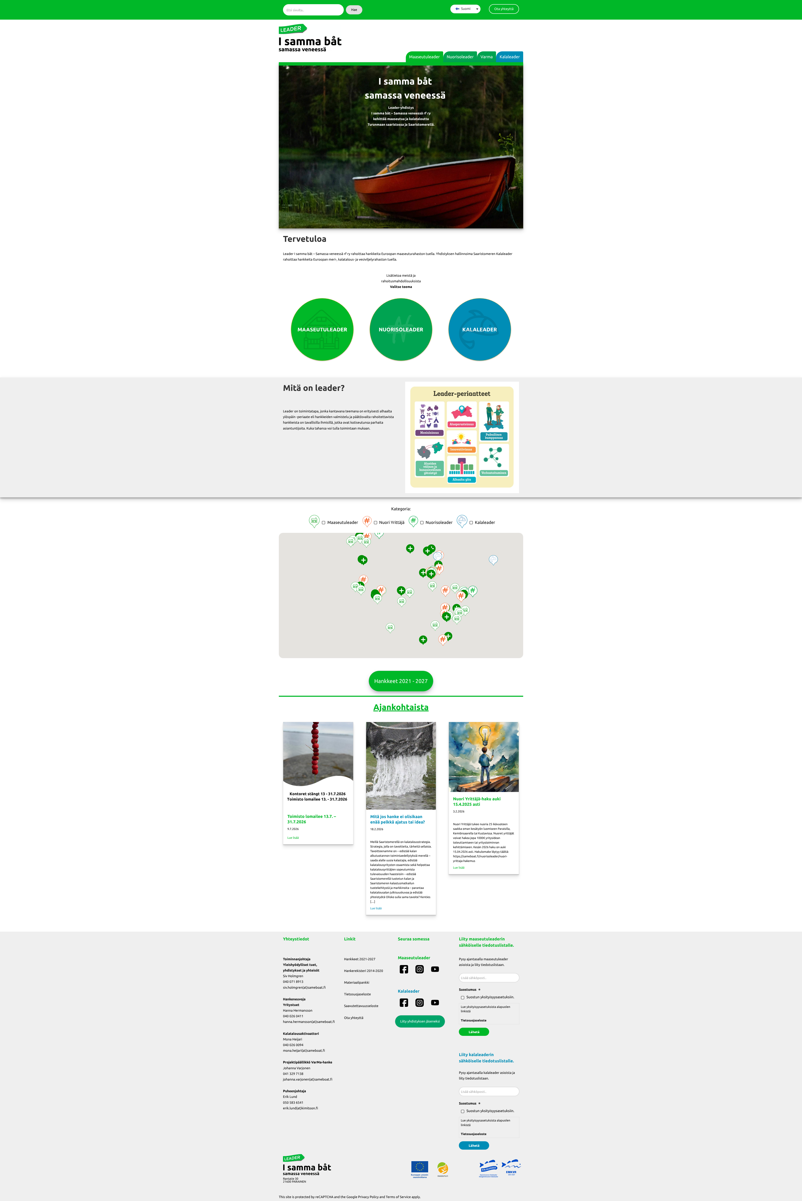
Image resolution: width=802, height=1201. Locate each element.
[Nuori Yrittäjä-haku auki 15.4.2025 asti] (484, 757)
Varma (487, 56)
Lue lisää (293, 837)
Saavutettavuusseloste (361, 1006)
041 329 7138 (293, 1074)
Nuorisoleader (460, 56)
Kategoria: (401, 508)
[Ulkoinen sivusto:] (404, 969)
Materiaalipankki (356, 982)
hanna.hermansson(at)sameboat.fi (309, 1022)
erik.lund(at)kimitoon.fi (300, 1108)
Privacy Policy (368, 1197)
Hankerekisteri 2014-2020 (363, 971)
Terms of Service (398, 1197)
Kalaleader (510, 56)
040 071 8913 (293, 982)
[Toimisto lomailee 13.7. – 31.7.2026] (318, 766)
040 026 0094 (293, 1045)
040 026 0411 (293, 1016)
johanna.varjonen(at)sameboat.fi (307, 1079)
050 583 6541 (293, 1103)
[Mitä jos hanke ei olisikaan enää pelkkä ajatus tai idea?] (401, 766)
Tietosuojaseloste (357, 994)
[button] (354, 9)
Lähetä (474, 1032)
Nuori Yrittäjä (392, 522)
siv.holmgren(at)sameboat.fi (304, 987)
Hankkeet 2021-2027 (360, 959)
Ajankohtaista (401, 707)
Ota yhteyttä (353, 1018)
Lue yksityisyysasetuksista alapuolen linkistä (485, 1013)
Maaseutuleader (424, 56)
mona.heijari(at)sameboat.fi (304, 1051)
